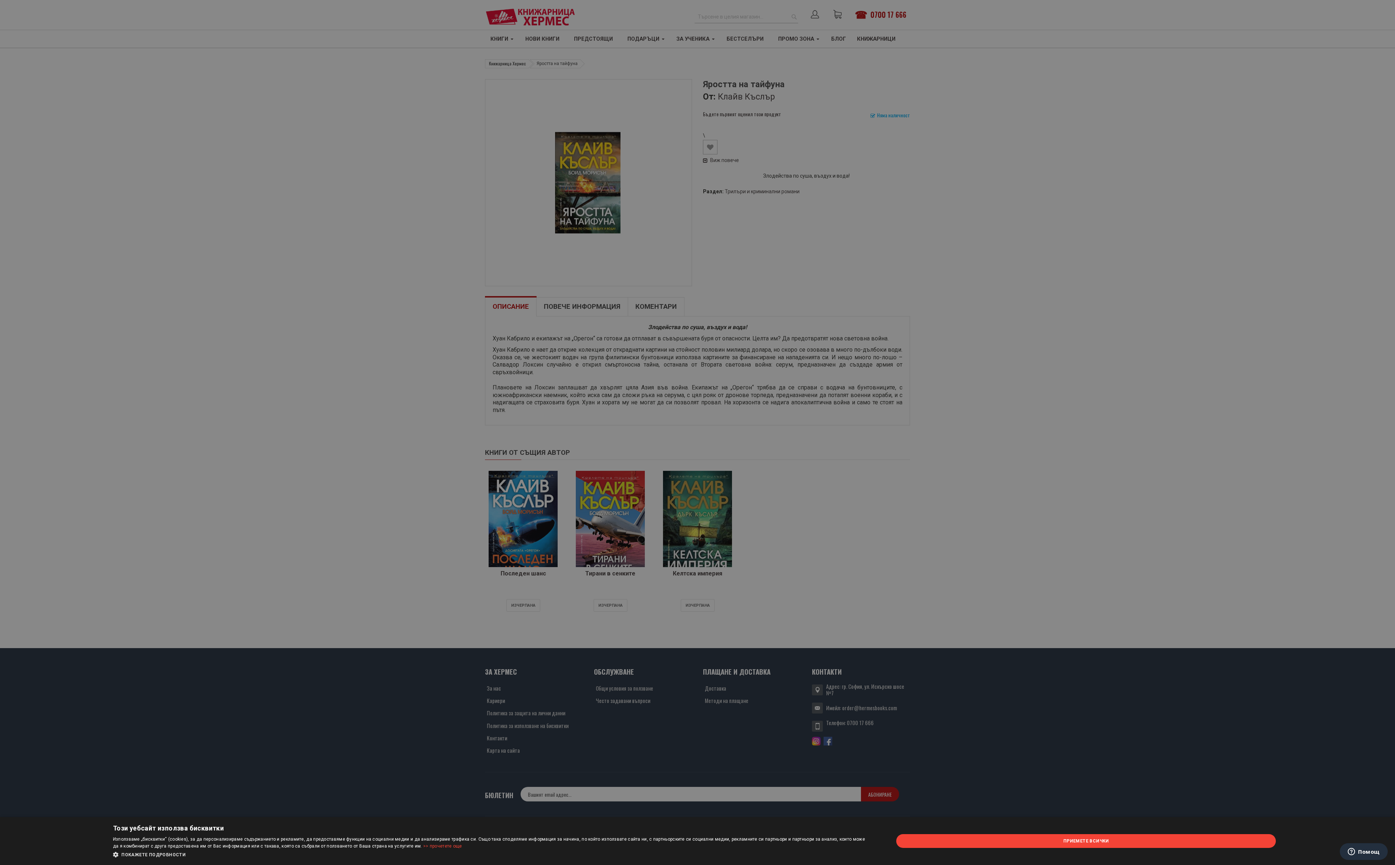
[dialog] (697, 841)
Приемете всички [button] (1086, 841)
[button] (491, 855)
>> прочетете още (442, 846)
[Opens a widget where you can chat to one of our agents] (1364, 852)
